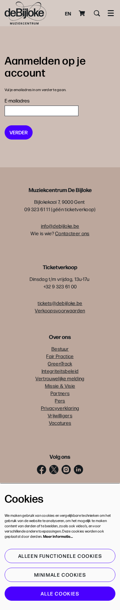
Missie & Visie (60, 385)
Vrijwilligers (60, 415)
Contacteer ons (72, 233)
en (68, 13)
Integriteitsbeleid (60, 371)
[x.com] (53, 469)
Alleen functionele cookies (60, 556)
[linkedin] (78, 469)
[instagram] (66, 469)
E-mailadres (17, 101)
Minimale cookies (60, 574)
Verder (19, 132)
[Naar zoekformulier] (97, 13)
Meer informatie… (58, 536)
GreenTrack (60, 363)
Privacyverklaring (60, 408)
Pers (60, 400)
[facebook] (41, 469)
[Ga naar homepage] (25, 13)
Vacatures (60, 423)
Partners (60, 393)
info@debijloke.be (60, 226)
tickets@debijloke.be (60, 303)
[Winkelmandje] (82, 13)
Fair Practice (60, 356)
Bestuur (60, 348)
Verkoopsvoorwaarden (60, 310)
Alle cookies (60, 593)
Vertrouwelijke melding (59, 378)
